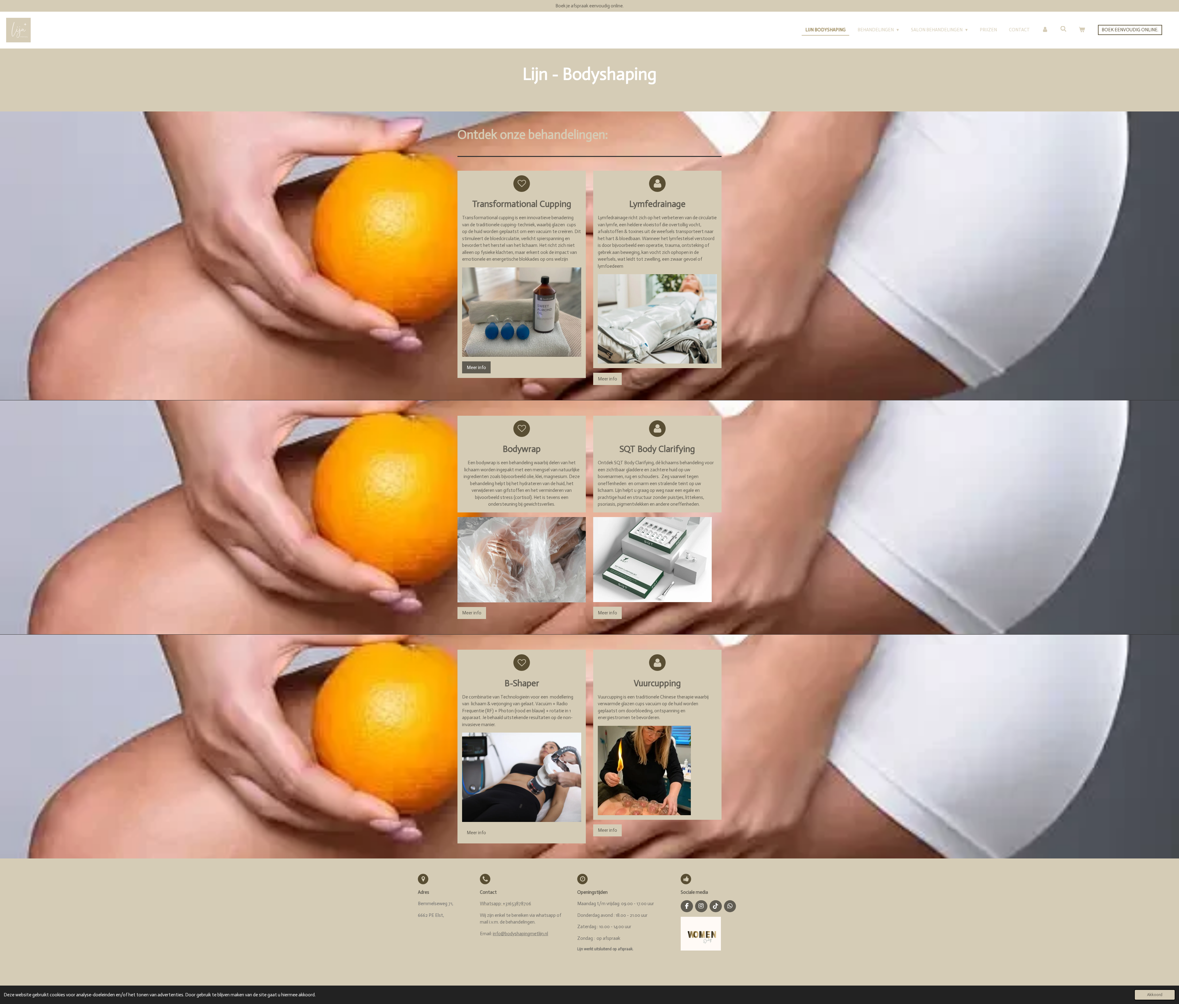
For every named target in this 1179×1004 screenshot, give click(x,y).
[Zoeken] (1063, 29)
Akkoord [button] (1154, 994)
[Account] (1045, 30)
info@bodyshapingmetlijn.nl (520, 933)
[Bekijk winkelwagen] (1082, 30)
